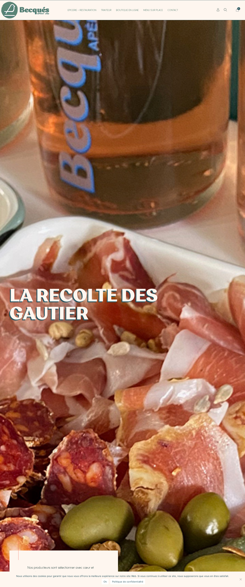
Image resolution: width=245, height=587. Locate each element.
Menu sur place (153, 10)
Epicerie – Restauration (82, 10)
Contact (173, 10)
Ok (105, 581)
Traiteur (106, 10)
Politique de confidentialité (127, 581)
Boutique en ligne (127, 10)
